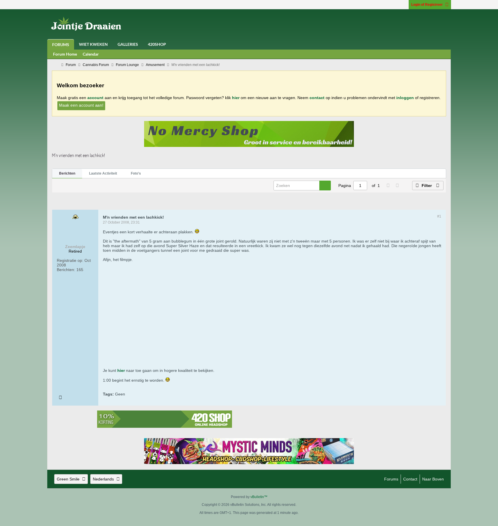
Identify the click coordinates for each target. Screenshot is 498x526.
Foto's (136, 173)
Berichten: (66, 269)
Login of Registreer (427, 5)
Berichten (67, 173)
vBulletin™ (258, 497)
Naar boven (433, 479)
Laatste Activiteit (103, 173)
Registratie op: (70, 260)
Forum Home (65, 54)
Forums (60, 44)
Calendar (91, 54)
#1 (439, 216)
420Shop (157, 44)
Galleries (128, 44)
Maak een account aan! (81, 105)
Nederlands (103, 479)
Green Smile (68, 479)
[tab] (67, 174)
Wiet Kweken (93, 44)
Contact (410, 479)
